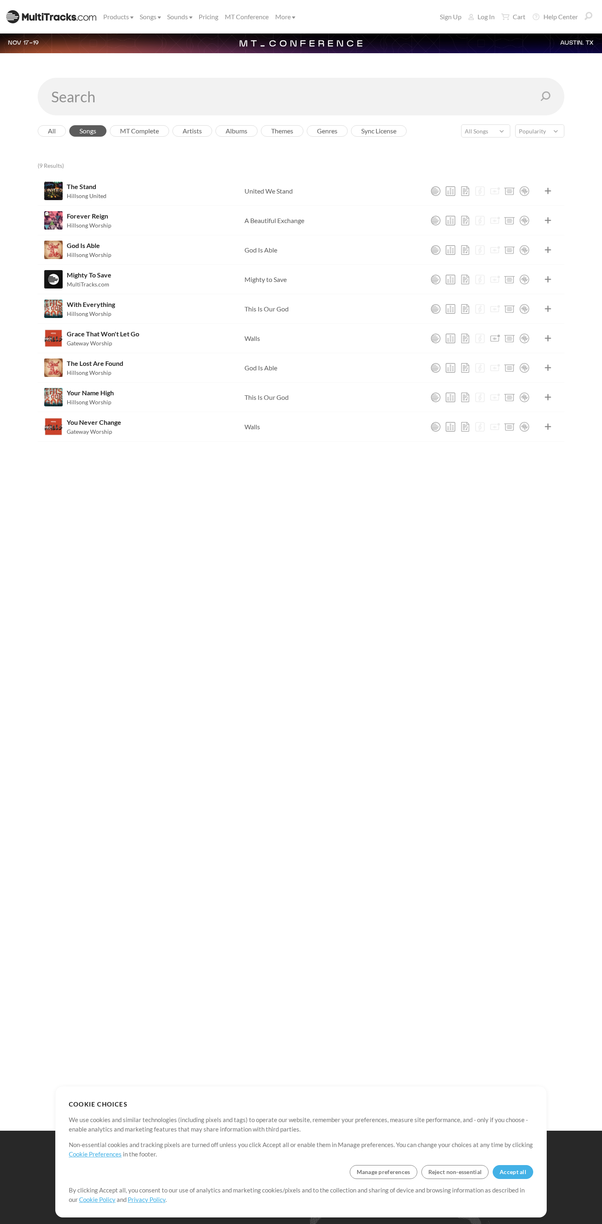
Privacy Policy (146, 1199)
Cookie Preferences (95, 1154)
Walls (252, 338)
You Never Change (94, 422)
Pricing (208, 16)
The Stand (81, 186)
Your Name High (90, 393)
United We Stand (268, 191)
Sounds (177, 16)
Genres (327, 131)
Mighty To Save (89, 275)
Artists (192, 131)
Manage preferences (383, 1171)
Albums (236, 131)
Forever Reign (87, 216)
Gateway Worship (89, 343)
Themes (282, 131)
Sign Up (451, 16)
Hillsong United (86, 195)
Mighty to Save (265, 279)
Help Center (560, 16)
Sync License (378, 131)
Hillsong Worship (89, 225)
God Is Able (83, 245)
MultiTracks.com (88, 284)
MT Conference (247, 16)
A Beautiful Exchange (274, 220)
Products (116, 16)
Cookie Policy (97, 1199)
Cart (519, 16)
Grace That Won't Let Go (103, 334)
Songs (148, 16)
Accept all (513, 1171)
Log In (486, 16)
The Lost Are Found (95, 363)
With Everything (91, 304)
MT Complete (139, 131)
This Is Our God (266, 309)
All (52, 131)
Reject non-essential (455, 1171)
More (283, 16)
